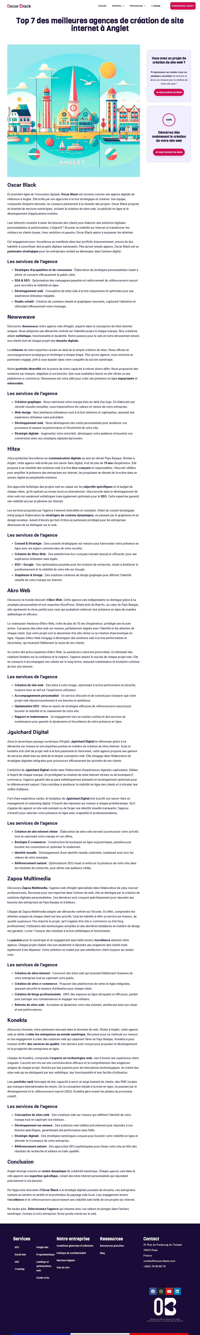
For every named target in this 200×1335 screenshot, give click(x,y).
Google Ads (42, 1247)
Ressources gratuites (112, 1246)
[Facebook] (153, 1291)
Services (116, 5)
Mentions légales (66, 1260)
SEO (17, 1247)
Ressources (136, 5)
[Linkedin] (177, 1291)
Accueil (102, 5)
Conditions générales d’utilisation (75, 1246)
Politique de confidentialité (71, 1253)
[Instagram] (161, 1291)
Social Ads (20, 1255)
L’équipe (156, 5)
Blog (102, 1253)
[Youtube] (169, 1291)
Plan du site (63, 1268)
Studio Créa (42, 1278)
